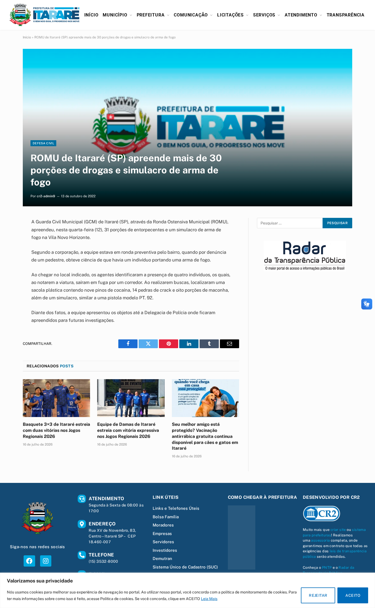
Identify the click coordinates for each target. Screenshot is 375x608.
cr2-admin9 (46, 196)
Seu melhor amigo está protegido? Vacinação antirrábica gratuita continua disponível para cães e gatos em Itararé (205, 436)
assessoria (320, 540)
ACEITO (352, 595)
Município (115, 15)
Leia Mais (209, 598)
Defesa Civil (43, 143)
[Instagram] (45, 561)
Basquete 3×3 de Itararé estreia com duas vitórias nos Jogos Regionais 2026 (56, 430)
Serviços (264, 15)
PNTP (327, 567)
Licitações (230, 15)
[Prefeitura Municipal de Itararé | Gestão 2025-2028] (44, 15)
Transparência (346, 15)
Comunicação (191, 15)
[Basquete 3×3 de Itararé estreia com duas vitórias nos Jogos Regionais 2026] (56, 398)
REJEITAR (318, 595)
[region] (187, 590)
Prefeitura (151, 15)
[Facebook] (29, 561)
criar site (338, 530)
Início (91, 15)
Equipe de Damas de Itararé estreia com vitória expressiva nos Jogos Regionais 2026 (128, 430)
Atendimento (301, 15)
